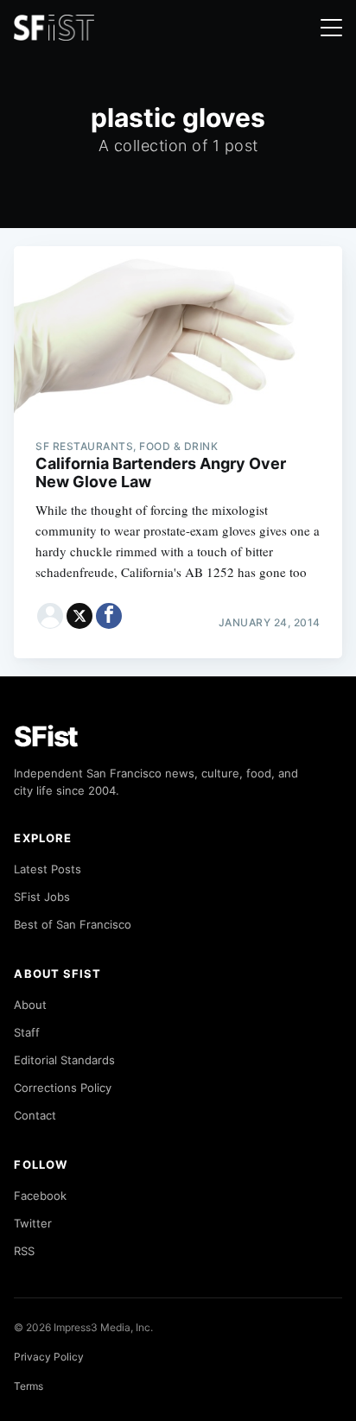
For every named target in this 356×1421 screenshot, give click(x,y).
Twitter (33, 1223)
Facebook (40, 1195)
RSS (24, 1251)
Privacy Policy (49, 1356)
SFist (46, 736)
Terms (28, 1386)
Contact (35, 1115)
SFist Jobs (42, 897)
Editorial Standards (64, 1060)
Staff (27, 1032)
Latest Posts (47, 869)
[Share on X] (79, 616)
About (30, 1005)
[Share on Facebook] (109, 616)
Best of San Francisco (72, 924)
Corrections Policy (62, 1087)
